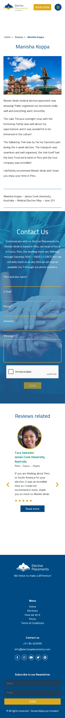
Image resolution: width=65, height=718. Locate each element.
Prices (32, 618)
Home (7, 37)
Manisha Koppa (36, 37)
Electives (32, 610)
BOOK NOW (42, 7)
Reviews (19, 37)
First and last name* (15, 277)
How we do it (32, 614)
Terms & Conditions (32, 623)
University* (9, 321)
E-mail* (7, 291)
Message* (9, 336)
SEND (32, 385)
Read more (32, 508)
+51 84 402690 (32, 643)
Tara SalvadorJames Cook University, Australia (30, 457)
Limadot (54, 710)
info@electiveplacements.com (32, 649)
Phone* (7, 306)
